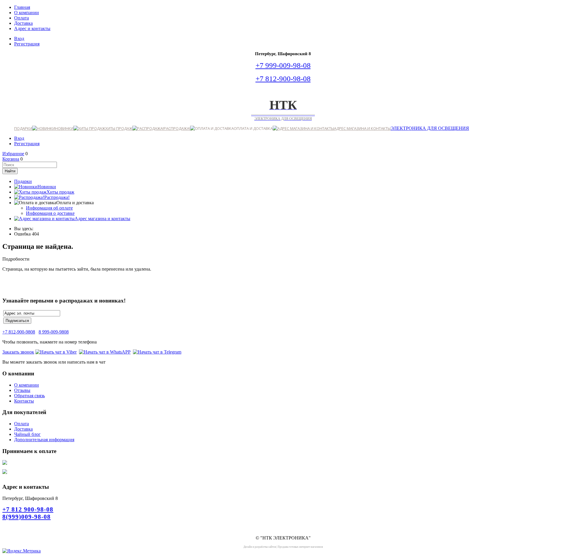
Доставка (23, 23)
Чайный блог (27, 434)
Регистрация (27, 43)
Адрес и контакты (32, 28)
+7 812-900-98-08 (283, 78)
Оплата (21, 17)
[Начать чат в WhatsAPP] (105, 351)
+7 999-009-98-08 (283, 65)
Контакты (24, 400)
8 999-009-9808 (54, 331)
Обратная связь (29, 395)
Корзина (10, 158)
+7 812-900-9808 (18, 331)
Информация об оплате (49, 207)
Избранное (13, 153)
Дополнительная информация (44, 439)
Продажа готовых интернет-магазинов (300, 546)
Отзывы (22, 390)
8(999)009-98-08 (26, 516)
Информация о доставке (50, 213)
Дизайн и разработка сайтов (259, 546)
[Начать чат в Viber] (56, 351)
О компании (26, 12)
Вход (19, 38)
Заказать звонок (18, 351)
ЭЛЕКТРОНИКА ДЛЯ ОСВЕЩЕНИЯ (430, 128)
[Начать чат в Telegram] (157, 351)
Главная (22, 7)
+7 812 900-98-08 (27, 509)
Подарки (23, 128)
